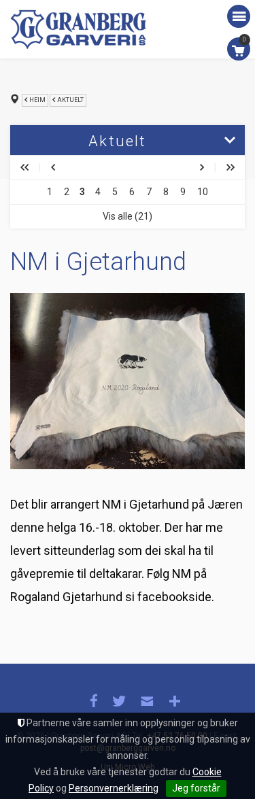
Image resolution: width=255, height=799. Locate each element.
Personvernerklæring (113, 788)
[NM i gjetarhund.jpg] (127, 381)
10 (202, 191)
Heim (37, 100)
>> (230, 168)
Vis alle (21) (127, 216)
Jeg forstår (196, 788)
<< (24, 168)
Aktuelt (70, 100)
